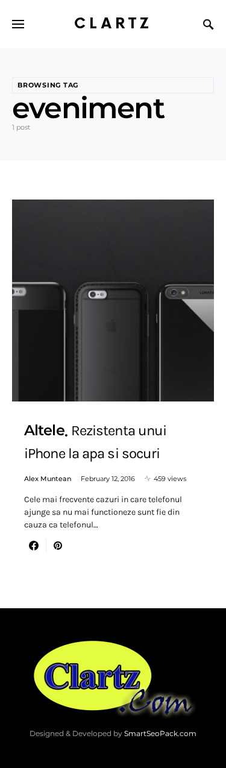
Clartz (113, 24)
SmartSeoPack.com (160, 733)
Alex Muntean (47, 478)
